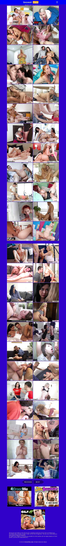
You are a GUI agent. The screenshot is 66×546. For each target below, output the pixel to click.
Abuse (45, 542)
